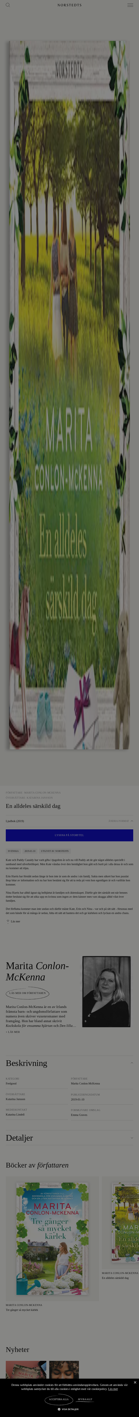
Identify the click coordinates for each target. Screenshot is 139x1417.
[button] (69, 1409)
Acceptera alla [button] (59, 1399)
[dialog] (69, 708)
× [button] (135, 1382)
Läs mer (114, 1389)
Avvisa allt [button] (85, 1399)
